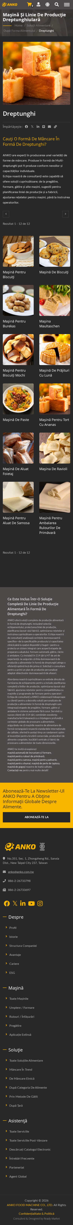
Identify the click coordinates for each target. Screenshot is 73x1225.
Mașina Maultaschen (49, 323)
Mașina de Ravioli (53, 469)
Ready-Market (52, 1218)
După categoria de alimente (28, 1087)
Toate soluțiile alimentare (26, 1060)
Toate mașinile (18, 998)
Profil (12, 927)
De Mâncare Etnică (21, 1078)
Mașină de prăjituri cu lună (54, 372)
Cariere (14, 963)
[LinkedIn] (38, 126)
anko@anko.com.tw (21, 871)
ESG (12, 972)
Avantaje (15, 954)
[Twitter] (32, 126)
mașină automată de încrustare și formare (29, 753)
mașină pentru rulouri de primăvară (25, 756)
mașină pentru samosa (19, 760)
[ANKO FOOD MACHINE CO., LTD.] (36, 846)
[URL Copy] (55, 126)
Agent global (18, 1176)
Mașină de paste (16, 419)
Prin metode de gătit (23, 1096)
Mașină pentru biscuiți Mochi (14, 372)
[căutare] (57, 5)
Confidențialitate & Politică (36, 1213)
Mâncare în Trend (20, 1069)
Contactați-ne (14, 770)
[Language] (47, 5)
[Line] (43, 126)
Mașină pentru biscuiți (14, 274)
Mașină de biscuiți (54, 272)
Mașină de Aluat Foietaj (15, 471)
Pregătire (15, 1025)
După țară (16, 1105)
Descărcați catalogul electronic (30, 1149)
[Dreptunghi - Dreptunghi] (36, 74)
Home (18, 25)
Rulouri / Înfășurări (21, 1016)
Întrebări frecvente (21, 1158)
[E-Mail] (49, 126)
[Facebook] (26, 126)
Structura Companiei (23, 945)
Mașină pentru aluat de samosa (16, 520)
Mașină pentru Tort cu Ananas (54, 422)
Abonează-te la (36, 817)
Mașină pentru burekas (14, 323)
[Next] (65, 214)
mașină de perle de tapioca (45, 763)
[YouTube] (31, 903)
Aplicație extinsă (20, 1034)
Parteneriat (16, 1167)
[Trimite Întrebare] (29, 4)
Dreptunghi (46, 30)
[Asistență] (38, 4)
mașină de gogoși (16, 767)
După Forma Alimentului (19, 30)
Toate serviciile (19, 1131)
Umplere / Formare (21, 1007)
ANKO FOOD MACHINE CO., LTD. (30, 1205)
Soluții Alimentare (38, 25)
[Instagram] (40, 903)
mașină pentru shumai (19, 763)
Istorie (13, 936)
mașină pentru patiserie (44, 760)
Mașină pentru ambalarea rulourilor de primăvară (50, 525)
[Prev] (6, 214)
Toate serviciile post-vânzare (28, 1140)
